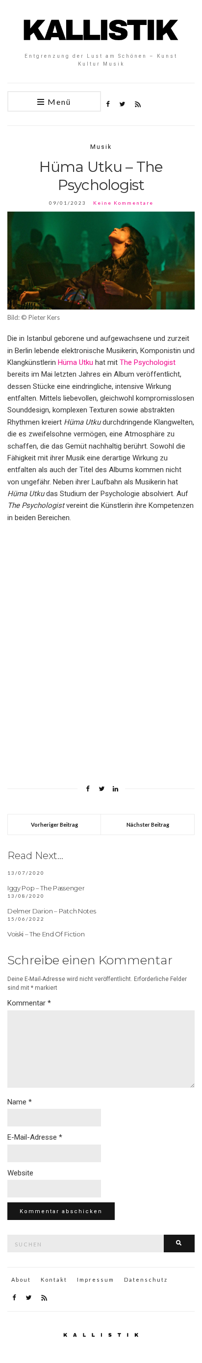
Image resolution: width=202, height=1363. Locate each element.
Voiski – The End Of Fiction (45, 934)
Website (20, 1173)
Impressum (95, 1279)
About (21, 1279)
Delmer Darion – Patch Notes (51, 911)
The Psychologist (148, 362)
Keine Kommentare (123, 203)
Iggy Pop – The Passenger (45, 888)
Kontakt (54, 1279)
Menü (58, 101)
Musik (101, 146)
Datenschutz (146, 1279)
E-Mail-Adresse (34, 1137)
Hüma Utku (75, 362)
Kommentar (29, 1003)
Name (19, 1102)
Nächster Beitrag (147, 824)
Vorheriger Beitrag (54, 824)
